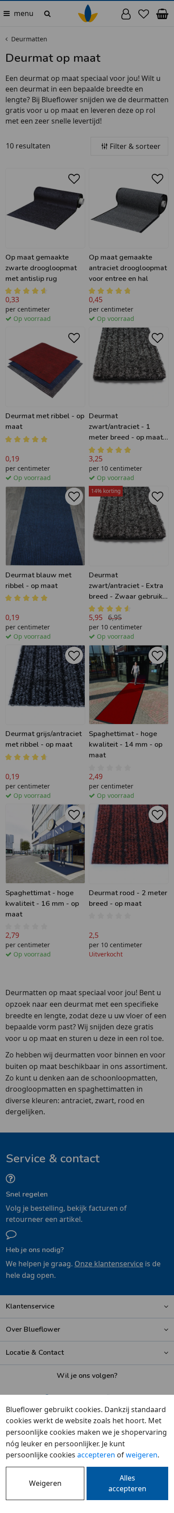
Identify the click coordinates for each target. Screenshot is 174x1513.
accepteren (96, 1455)
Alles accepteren (127, 1483)
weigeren (141, 1455)
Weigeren (45, 1483)
